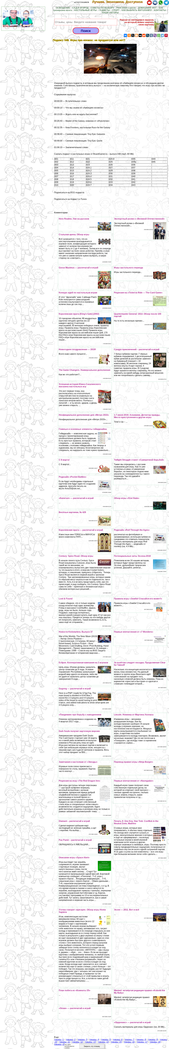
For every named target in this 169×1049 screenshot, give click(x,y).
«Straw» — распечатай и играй (75, 1008)
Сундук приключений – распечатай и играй (136, 349)
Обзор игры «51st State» (126, 498)
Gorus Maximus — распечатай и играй (78, 268)
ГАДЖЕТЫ (104, 10)
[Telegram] (162, 35)
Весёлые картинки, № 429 (72, 512)
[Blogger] (136, 35)
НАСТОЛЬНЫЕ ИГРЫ (85, 10)
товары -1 (59, 1039)
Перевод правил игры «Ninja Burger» (133, 762)
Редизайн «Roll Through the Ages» (132, 530)
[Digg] (140, 35)
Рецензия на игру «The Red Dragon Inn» (79, 781)
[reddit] (143, 35)
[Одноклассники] (129, 35)
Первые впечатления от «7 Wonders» (133, 632)
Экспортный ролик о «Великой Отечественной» (139, 219)
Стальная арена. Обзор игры (74, 234)
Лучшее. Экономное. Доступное (119, 2)
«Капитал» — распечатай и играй (76, 498)
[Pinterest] (166, 35)
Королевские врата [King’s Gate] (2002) (79, 314)
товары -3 (82, 1039)
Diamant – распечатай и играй (74, 821)
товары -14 (103, 1042)
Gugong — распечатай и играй (75, 688)
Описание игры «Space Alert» (74, 857)
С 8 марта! (64, 460)
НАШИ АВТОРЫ (110, 12)
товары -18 (155, 1042)
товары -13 (90, 1042)
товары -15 (116, 1042)
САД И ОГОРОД (80, 8)
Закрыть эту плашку (92, 1046)
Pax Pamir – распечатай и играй (75, 840)
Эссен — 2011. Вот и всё (126, 910)
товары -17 (142, 1042)
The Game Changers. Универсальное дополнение (84, 370)
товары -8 (141, 1039)
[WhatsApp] (158, 35)
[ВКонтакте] (125, 35)
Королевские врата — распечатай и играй (81, 530)
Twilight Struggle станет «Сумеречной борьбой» (139, 460)
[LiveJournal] (147, 35)
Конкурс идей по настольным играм (78, 293)
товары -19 (59, 1044)
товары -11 (64, 1042)
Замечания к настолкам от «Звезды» (78, 762)
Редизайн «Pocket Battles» (72, 477)
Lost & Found (65, 599)
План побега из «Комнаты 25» (74, 990)
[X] (132, 35)
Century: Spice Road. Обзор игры (76, 556)
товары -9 (153, 1039)
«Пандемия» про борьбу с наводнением (80, 715)
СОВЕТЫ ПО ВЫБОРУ (102, 8)
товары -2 (71, 1039)
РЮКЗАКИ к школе (126, 8)
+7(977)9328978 (81, 2)
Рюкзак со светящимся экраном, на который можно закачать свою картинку (137, 22)
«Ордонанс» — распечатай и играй (132, 1022)
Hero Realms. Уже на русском (74, 219)
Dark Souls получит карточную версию (79, 731)
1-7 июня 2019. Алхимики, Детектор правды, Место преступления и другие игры (137, 416)
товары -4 (94, 1039)
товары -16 (129, 1042)
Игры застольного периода (128, 268)
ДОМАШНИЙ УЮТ (147, 8)
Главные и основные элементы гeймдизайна (83, 429)
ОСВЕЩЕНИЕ (63, 8)
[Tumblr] (151, 35)
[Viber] (155, 35)
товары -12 (77, 1042)
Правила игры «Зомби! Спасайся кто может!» (138, 599)
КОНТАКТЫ (160, 10)
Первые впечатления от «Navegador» (133, 781)
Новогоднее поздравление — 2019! (77, 349)
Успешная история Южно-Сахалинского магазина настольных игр (80, 385)
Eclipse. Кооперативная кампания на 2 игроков (83, 662)
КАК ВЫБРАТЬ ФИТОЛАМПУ (137, 10)
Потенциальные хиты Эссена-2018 (132, 556)
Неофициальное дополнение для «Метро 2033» (84, 415)
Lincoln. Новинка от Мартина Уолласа (133, 715)
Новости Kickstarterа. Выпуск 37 (76, 632)
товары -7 (129, 1039)
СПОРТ (115, 10)
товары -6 (118, 1039)
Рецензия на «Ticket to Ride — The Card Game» (138, 293)
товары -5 (106, 1039)
